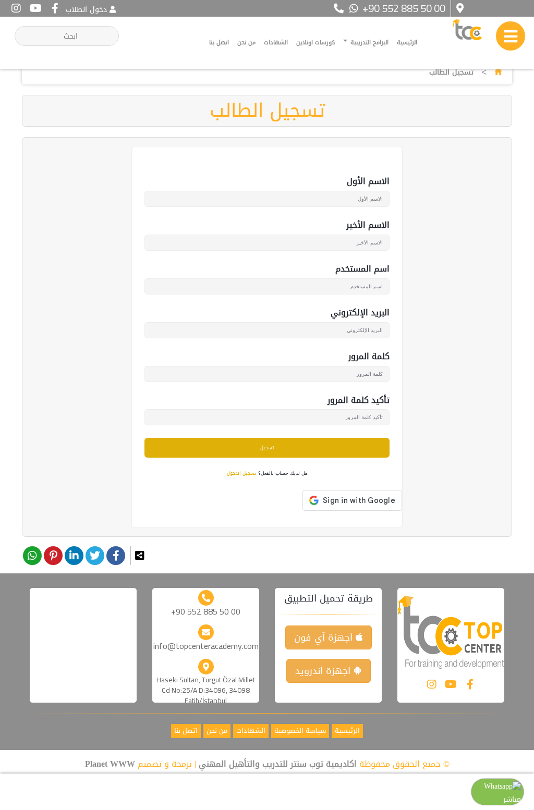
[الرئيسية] (498, 72)
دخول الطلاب (86, 10)
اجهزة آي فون (325, 637)
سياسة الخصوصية (300, 731)
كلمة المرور (369, 357)
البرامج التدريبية (368, 42)
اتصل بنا (219, 42)
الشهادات (276, 42)
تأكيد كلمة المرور (358, 401)
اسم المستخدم (362, 269)
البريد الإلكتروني (360, 313)
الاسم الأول (368, 182)
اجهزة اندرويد (324, 671)
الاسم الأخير (368, 225)
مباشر (512, 799)
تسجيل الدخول (241, 473)
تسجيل (267, 448)
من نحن (246, 42)
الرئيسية (407, 42)
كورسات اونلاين (315, 42)
